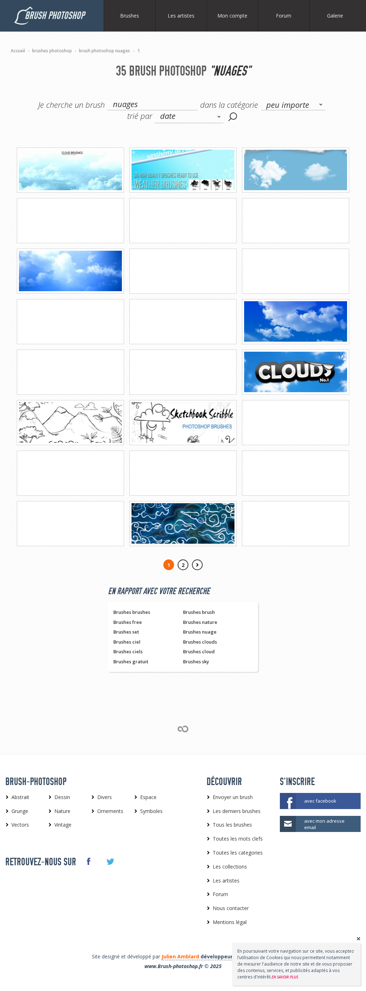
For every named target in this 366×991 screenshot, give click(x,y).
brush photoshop (54, 15)
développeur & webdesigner (217, 956)
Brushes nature (200, 622)
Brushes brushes (131, 612)
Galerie (335, 15)
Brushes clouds (200, 642)
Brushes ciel (126, 642)
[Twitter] (110, 861)
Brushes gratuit (130, 661)
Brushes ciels (128, 651)
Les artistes (181, 15)
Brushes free (127, 622)
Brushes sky (196, 661)
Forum (283, 15)
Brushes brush (199, 612)
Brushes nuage (200, 632)
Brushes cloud (199, 651)
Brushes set (126, 632)
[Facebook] (88, 861)
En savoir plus (285, 977)
